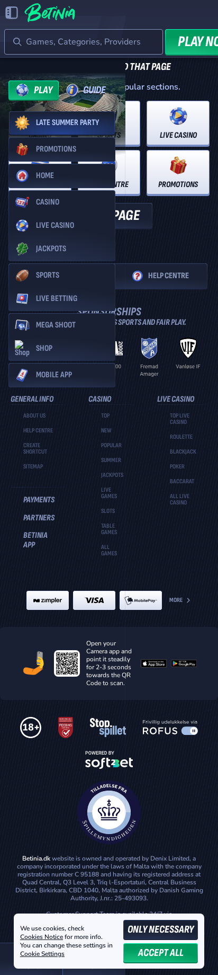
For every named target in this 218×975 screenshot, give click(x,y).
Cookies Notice (41, 937)
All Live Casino (179, 499)
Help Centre (168, 276)
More (176, 600)
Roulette (181, 437)
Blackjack (183, 452)
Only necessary (161, 929)
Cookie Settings (42, 954)
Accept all (161, 952)
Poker (177, 467)
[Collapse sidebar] (11, 12)
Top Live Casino (179, 419)
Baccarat (182, 481)
